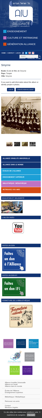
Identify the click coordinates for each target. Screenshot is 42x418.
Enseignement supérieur (14, 392)
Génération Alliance (21, 44)
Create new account (25, 89)
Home (4, 53)
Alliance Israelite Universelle (16, 158)
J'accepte (31, 415)
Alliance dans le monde (13, 164)
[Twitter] (26, 53)
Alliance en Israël (11, 384)
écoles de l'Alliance (12, 171)
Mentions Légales (11, 407)
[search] (40, 56)
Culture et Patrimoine (22, 37)
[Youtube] (29, 53)
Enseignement (17, 31)
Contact (10, 53)
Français (31, 58)
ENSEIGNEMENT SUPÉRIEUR (13, 177)
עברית (38, 58)
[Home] (21, 13)
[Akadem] (33, 53)
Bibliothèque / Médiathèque (15, 183)
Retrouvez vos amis (11, 189)
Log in (18, 53)
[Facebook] (23, 53)
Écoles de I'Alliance (12, 390)
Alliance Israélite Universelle (15, 382)
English (22, 58)
